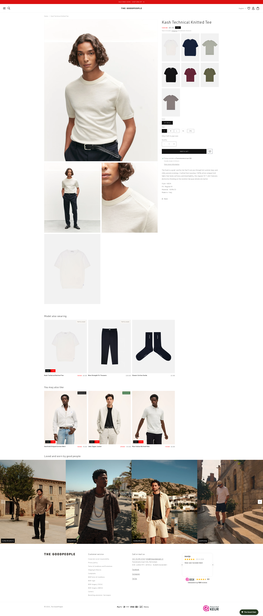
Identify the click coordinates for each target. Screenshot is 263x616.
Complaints (92, 573)
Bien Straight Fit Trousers (97, 375)
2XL (190, 131)
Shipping (174, 30)
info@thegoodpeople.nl (154, 559)
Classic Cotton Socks (139, 375)
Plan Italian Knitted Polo (141, 446)
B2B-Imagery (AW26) (95, 588)
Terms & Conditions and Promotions (100, 566)
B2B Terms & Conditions (96, 577)
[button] (4, 8)
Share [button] (166, 199)
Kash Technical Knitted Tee (54, 375)
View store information (171, 164)
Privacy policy (93, 562)
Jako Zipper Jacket (95, 446)
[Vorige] (3, 502)
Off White (167, 123)
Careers (91, 591)
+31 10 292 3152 (138, 559)
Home (46, 16)
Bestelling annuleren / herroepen (99, 595)
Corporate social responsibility (98, 559)
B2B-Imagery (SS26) (95, 584)
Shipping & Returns (94, 570)
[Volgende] (260, 502)
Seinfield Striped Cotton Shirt (55, 446)
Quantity (164, 140)
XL (184, 131)
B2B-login (91, 580)
